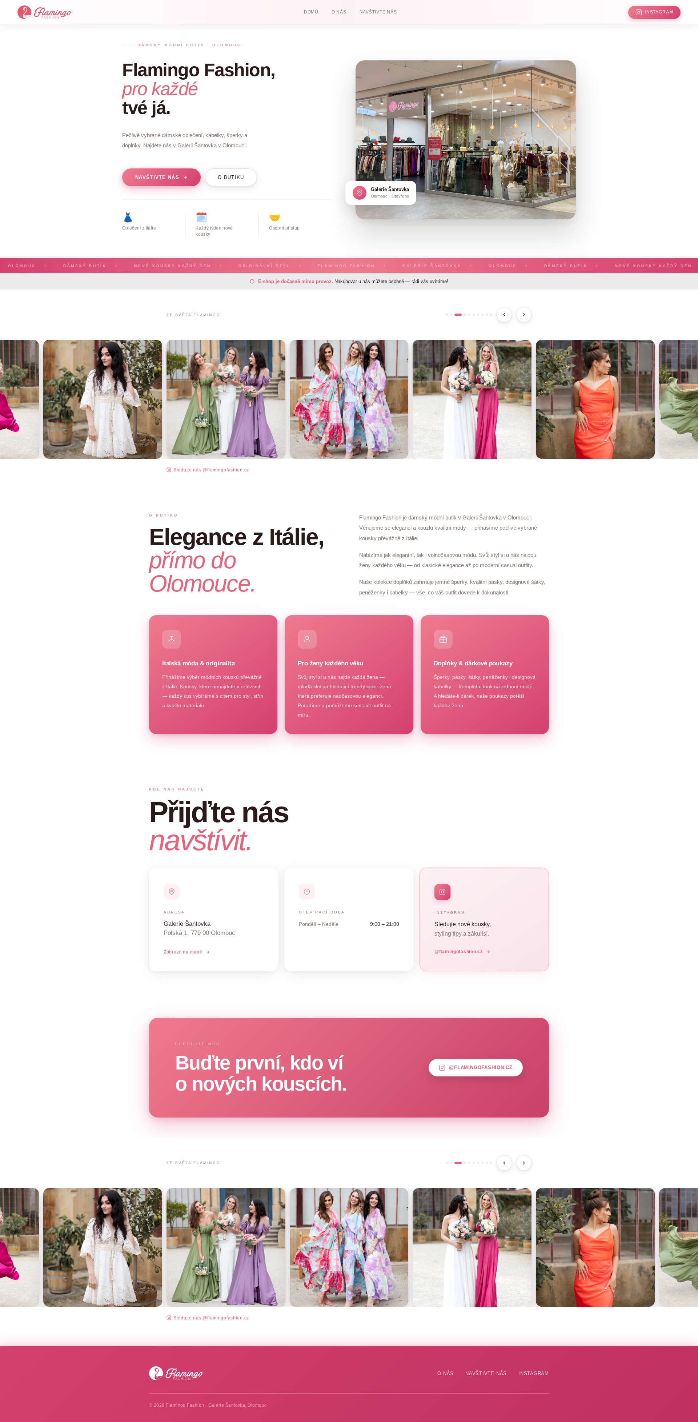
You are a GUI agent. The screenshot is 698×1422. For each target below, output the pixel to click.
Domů (311, 12)
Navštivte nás (378, 12)
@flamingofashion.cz (458, 951)
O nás (339, 12)
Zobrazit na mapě (183, 952)
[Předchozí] (504, 314)
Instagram (533, 1373)
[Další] (523, 314)
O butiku (231, 177)
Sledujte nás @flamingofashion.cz (211, 470)
